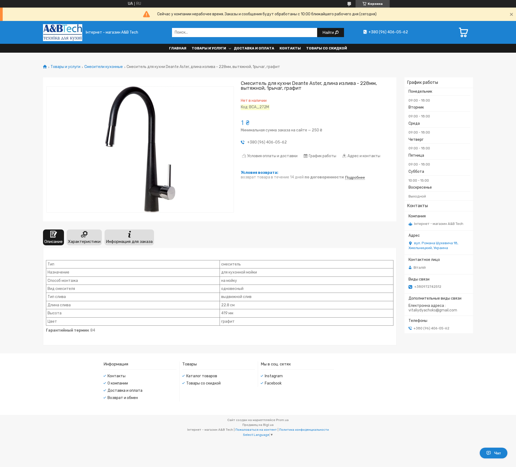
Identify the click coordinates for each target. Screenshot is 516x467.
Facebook (273, 383)
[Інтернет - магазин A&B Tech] (62, 32)
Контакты (290, 48)
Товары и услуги (209, 48)
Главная (177, 48)
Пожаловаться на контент (256, 430)
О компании (118, 383)
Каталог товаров (201, 376)
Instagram (274, 376)
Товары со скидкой (326, 48)
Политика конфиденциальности (304, 430)
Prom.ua (282, 420)
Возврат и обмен (123, 398)
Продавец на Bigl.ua (258, 425)
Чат (497, 453)
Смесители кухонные (103, 67)
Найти (328, 32)
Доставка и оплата (254, 48)
